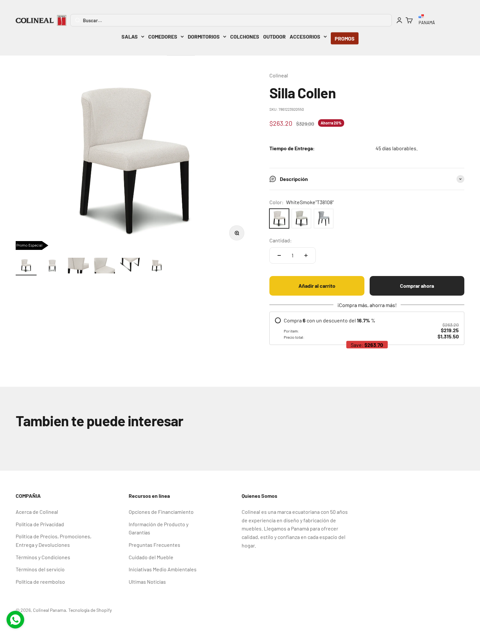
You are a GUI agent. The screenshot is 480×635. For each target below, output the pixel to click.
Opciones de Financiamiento (161, 512)
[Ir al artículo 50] (78, 266)
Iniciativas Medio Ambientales (163, 569)
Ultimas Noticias (147, 581)
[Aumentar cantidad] (305, 255)
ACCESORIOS (305, 36)
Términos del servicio (40, 569)
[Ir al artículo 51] (104, 266)
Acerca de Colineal (37, 512)
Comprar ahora (417, 286)
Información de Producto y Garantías (158, 528)
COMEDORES (162, 36)
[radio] (367, 328)
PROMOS (345, 38)
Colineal (278, 75)
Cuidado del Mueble (151, 557)
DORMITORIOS (204, 36)
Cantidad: (280, 240)
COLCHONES (244, 36)
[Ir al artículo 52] (130, 266)
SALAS (129, 36)
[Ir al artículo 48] (26, 266)
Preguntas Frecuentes (154, 545)
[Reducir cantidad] (279, 255)
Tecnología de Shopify (90, 610)
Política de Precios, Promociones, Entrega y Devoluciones (53, 540)
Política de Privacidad (40, 524)
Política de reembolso (40, 581)
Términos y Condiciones (43, 557)
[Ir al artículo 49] (52, 266)
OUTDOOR (274, 36)
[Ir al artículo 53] (156, 266)
